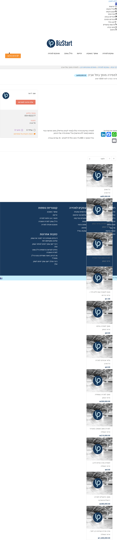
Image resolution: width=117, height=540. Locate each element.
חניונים (84, 228)
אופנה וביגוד (82, 224)
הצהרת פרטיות (110, 234)
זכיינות (79, 53)
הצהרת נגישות (110, 231)
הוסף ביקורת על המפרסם (24, 134)
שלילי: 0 (31, 130)
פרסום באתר (110, 221)
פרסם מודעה (12, 56)
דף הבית (114, 67)
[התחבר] (9, 53)
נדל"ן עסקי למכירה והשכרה (48, 221)
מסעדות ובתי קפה (80, 218)
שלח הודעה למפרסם (25, 102)
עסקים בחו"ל (81, 231)
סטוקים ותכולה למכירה (49, 224)
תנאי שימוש (111, 224)
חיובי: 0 (19, 130)
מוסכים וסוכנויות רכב (88, 67)
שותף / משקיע (92, 53)
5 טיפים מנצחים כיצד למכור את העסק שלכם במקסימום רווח (44, 239)
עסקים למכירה (108, 53)
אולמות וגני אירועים (79, 215)
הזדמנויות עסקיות (80, 212)
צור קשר (112, 228)
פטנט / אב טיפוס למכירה (48, 218)
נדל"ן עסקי (68, 53)
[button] (116, 4)
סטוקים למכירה (54, 53)
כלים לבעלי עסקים (108, 218)
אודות (113, 212)
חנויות (84, 221)
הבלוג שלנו (111, 215)
